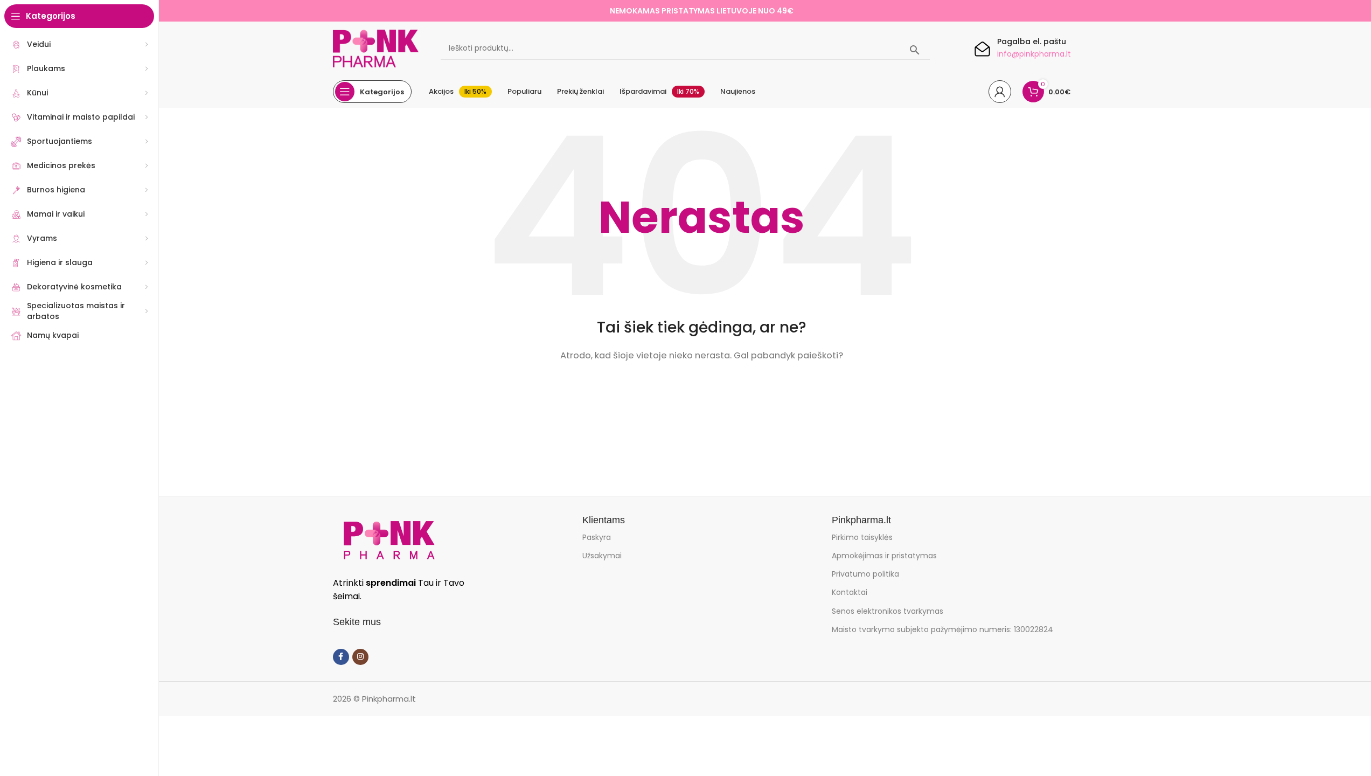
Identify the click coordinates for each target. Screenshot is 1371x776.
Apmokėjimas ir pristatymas (884, 555)
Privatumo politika (865, 574)
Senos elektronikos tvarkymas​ (887, 611)
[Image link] (389, 539)
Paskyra (596, 537)
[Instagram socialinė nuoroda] (360, 657)
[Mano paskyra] (1000, 91)
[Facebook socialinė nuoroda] (341, 657)
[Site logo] (376, 47)
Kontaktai (849, 592)
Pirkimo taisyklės (862, 537)
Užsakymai (602, 555)
